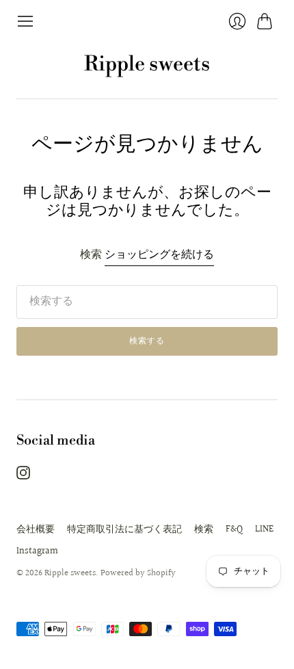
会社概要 (35, 529)
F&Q (234, 529)
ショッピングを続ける (159, 255)
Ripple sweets (147, 64)
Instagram (37, 551)
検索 (203, 529)
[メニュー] (25, 21)
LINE (264, 529)
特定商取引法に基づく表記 (124, 529)
